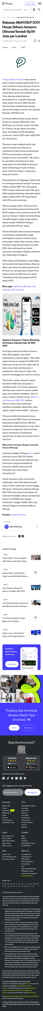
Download (27, 728)
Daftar (14, 728)
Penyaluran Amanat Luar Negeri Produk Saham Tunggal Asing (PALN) (19, 990)
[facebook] (23, 536)
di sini (31, 452)
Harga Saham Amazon (13, 79)
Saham (13, 17)
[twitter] (19, 536)
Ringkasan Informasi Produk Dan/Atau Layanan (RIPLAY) (22, 996)
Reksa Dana (32, 992)
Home (4, 17)
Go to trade (30, 3)
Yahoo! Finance (18, 514)
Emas (27, 983)
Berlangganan (32, 792)
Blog (8, 17)
